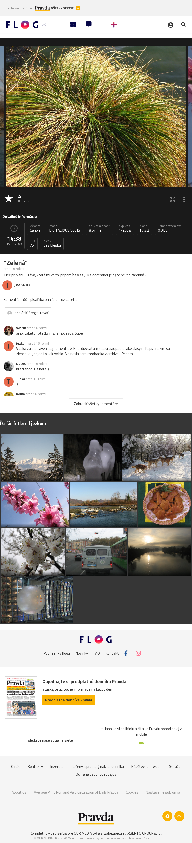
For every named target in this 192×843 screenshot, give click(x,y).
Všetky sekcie (62, 8)
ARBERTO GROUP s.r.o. (144, 833)
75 (32, 243)
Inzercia (56, 766)
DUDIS (21, 363)
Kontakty (35, 766)
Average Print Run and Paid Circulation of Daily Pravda (76, 792)
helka (20, 393)
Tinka (20, 378)
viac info (151, 838)
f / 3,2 (144, 228)
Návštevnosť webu (147, 766)
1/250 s (125, 228)
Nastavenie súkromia (163, 792)
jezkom (22, 343)
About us (19, 792)
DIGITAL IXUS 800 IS (65, 228)
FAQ (97, 653)
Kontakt (112, 653)
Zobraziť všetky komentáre (96, 404)
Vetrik (21, 327)
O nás (15, 766)
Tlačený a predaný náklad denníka (97, 766)
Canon (35, 228)
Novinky (82, 653)
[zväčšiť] (173, 199)
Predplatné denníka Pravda (68, 700)
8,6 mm (99, 228)
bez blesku (52, 243)
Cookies (132, 792)
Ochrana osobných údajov (96, 774)
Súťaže (175, 766)
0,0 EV (170, 228)
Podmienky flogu (57, 653)
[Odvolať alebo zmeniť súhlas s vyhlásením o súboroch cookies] (167, 816)
